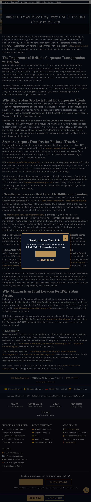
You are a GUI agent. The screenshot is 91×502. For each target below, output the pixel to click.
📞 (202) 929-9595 (45, 260)
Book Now (45, 254)
